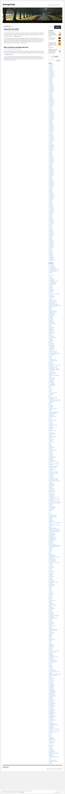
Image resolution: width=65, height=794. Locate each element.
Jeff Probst (15, 39)
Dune (50, 390)
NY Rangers (51, 566)
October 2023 (51, 103)
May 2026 (50, 67)
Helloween (51, 446)
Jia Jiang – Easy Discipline (53, 471)
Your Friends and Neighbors (53, 761)
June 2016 (50, 189)
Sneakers (50, 640)
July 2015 (50, 200)
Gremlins (50, 440)
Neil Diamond (51, 558)
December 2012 (51, 231)
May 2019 (50, 153)
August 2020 (51, 141)
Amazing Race (51, 290)
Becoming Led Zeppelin (53, 311)
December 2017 (51, 170)
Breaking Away (51, 329)
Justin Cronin (51, 490)
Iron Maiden (51, 454)
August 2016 (51, 187)
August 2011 (51, 247)
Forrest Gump (51, 427)
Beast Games (51, 309)
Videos (23, 21)
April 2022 (51, 122)
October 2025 (51, 75)
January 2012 (51, 242)
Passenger (50, 575)
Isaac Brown (51, 455)
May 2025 (50, 81)
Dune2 (50, 391)
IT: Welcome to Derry (52, 456)
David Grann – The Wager (53, 367)
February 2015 (51, 206)
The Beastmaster (51, 685)
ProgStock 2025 (51, 593)
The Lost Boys (51, 710)
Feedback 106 (51, 414)
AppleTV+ (18, 41)
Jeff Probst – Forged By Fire (53, 466)
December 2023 (51, 100)
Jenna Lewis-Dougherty (53, 467)
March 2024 (51, 97)
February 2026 (51, 71)
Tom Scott (50, 730)
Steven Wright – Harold (52, 660)
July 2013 (50, 224)
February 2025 (51, 84)
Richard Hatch (51, 607)
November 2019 (51, 146)
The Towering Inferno (52, 719)
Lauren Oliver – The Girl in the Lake (54, 502)
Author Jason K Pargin (52, 300)
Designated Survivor (52, 384)
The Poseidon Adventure (53, 716)
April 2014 (51, 218)
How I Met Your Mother (53, 450)
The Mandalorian (52, 711)
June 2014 (50, 215)
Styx (50, 663)
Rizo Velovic (51, 611)
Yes (50, 758)
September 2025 (51, 76)
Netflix (23, 41)
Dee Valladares (51, 380)
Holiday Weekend (10, 39)
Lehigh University (52, 506)
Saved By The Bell (52, 625)
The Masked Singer (52, 713)
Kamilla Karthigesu (52, 491)
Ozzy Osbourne (51, 571)
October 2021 (51, 129)
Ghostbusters (51, 437)
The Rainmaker (51, 717)
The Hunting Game (52, 703)
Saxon (50, 626)
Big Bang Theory (52, 315)
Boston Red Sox (51, 327)
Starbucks (50, 653)
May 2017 (50, 179)
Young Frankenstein (52, 760)
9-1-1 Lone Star (51, 275)
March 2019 (51, 156)
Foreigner (50, 425)
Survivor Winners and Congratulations (32, 21)
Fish (50, 417)
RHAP (50, 606)
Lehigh (50, 505)
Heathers (50, 445)
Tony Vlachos (51, 732)
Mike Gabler (51, 540)
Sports (42, 40)
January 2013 (51, 230)
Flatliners (50, 419)
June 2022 (50, 120)
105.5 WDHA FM (52, 267)
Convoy (50, 358)
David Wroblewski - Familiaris (24, 38)
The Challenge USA (52, 691)
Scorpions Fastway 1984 (53, 629)
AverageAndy (9, 4)
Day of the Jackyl (33, 38)
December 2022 (51, 114)
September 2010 (51, 260)
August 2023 (51, 105)
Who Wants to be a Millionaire (54, 753)
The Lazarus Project (52, 709)
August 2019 (51, 150)
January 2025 (51, 86)
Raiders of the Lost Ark (24, 57)
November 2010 (51, 258)
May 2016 (50, 190)
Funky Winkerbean (52, 433)
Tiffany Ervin (51, 727)
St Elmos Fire (51, 645)
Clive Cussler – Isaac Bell (53, 352)
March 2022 (51, 123)
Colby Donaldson (52, 354)
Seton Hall (51, 633)
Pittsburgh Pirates (52, 584)
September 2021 (51, 130)
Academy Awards (52, 284)
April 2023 (51, 110)
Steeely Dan (51, 654)
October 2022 (51, 117)
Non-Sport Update (28, 41)
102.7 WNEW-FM (52, 266)
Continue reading (17, 36)
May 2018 (50, 165)
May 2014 (50, 216)
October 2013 (51, 222)
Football (37, 38)
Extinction (50, 409)
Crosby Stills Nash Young (53, 360)
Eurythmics (51, 405)
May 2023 (50, 108)
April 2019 (51, 154)
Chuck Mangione (52, 349)
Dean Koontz (51, 374)
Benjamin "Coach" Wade (53, 312)
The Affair (50, 683)
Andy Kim (51, 295)
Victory (50, 747)
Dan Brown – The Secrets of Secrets (54, 365)
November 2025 (51, 74)
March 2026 (51, 69)
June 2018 (50, 164)
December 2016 (51, 183)
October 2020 (51, 139)
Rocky (50, 620)
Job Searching (27, 39)
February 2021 (51, 135)
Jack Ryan (23, 58)
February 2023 (51, 112)
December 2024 (51, 87)
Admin (50, 288)
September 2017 (51, 174)
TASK (50, 676)
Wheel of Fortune (52, 752)
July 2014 (50, 214)
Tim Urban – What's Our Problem (54, 729)
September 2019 (51, 149)
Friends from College (52, 430)
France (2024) (51, 428)
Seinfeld (50, 631)
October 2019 (51, 148)
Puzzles (50, 594)
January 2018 (51, 169)
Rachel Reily (51, 598)
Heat (50, 444)
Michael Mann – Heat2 (52, 537)
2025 (12, 41)
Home (5, 21)
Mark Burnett (37, 39)
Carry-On (50, 338)
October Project (51, 567)
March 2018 (51, 167)
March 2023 (51, 111)
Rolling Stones (51, 622)
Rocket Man (51, 618)
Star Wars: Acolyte (52, 652)
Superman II (51, 667)
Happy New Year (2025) (11, 29)
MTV (50, 552)
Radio (50, 599)
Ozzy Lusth (51, 570)
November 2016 (51, 184)
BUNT (50, 334)
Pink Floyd (51, 583)
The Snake (51, 718)
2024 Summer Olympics (53, 268)
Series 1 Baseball (52, 632)
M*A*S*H (51, 514)
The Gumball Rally (52, 702)
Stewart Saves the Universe (53, 661)
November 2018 (51, 160)
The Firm (50, 698)
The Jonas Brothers (52, 706)
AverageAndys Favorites (12, 21)
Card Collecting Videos (52, 337)
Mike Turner (51, 541)
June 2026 (50, 66)
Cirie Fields (51, 350)
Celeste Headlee (52, 47)
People (50, 577)
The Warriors (51, 725)
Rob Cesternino (51, 613)
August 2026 (51, 64)
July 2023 (50, 106)
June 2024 (50, 94)
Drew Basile (51, 389)
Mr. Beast (50, 551)
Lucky (50, 513)
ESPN (50, 402)
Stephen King (51, 655)
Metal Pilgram (51, 536)
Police (50, 590)
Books (12, 38)
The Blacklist (51, 687)
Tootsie (50, 733)
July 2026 (50, 65)
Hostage (50, 448)
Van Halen (51, 746)
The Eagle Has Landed (52, 695)
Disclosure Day (51, 385)
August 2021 (51, 131)
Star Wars (50, 648)
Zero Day (50, 763)
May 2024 (50, 95)
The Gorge (51, 701)
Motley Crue (51, 548)
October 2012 (51, 233)
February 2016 (51, 193)
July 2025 (50, 79)
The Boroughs (51, 688)
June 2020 (50, 142)
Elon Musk (51, 394)
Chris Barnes (51, 344)
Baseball (8, 38)
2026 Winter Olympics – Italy (53, 270)
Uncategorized (51, 745)
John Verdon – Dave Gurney (53, 478)
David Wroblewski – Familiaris (54, 368)
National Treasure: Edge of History (31, 58)
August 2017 (51, 175)
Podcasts (50, 587)
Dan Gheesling (51, 366)
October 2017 (51, 173)
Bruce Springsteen (52, 332)
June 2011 (50, 250)
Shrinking (37, 40)
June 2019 (50, 152)
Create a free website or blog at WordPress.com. (55, 768)
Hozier (50, 452)
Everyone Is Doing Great (53, 408)
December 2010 (51, 257)
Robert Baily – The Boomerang (54, 615)
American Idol (51, 291)
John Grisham (51, 477)
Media (50, 527)
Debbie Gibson (51, 378)
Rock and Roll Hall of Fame (53, 617)
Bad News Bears (51, 303)
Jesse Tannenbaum (20, 39)
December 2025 (51, 73)
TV (19, 42)
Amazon (14, 41)
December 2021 (51, 127)
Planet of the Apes (52, 585)
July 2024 (50, 92)
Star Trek (50, 647)
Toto (50, 736)
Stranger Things (51, 662)
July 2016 (50, 188)
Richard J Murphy (52, 608)
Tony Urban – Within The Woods (54, 731)
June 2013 (50, 226)
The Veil (50, 722)
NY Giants (12, 40)
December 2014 (51, 208)
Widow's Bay (51, 755)
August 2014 (51, 213)
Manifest (50, 517)
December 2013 (51, 221)
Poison (50, 589)
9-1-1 (50, 274)
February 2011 (51, 254)
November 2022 (51, 115)
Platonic (50, 586)
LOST (50, 510)
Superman (50, 665)
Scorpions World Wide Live (53, 630)
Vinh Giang (51, 748)
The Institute (51, 705)
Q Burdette (51, 595)
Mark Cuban (51, 521)
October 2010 (51, 259)
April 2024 (51, 96)
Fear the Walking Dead (52, 413)
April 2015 (51, 204)
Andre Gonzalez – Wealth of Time (54, 293)
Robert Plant (29, 40)
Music (43, 39)
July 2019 (50, 151)
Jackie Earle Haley (52, 460)
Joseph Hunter (51, 485)
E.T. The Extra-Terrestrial (53, 392)
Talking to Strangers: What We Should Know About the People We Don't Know (53, 50)
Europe (50, 404)
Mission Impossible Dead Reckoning (55, 545)
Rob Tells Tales (51, 614)
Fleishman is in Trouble (28, 56)
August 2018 (51, 162)
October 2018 (51, 161)
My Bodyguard (51, 554)
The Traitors (51, 721)
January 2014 (51, 220)
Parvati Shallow (51, 574)
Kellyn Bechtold (51, 494)
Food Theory (51, 422)
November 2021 (51, 128)
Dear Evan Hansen (52, 377)
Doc (50, 388)
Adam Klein (51, 286)
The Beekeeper (51, 686)
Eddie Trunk (51, 393)
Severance (50, 634)
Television (5, 41)
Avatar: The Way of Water (11, 56)
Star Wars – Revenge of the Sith (54, 651)
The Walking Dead (52, 723)
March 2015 (51, 205)
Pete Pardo (51, 578)
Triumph (50, 740)
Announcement (51, 297)
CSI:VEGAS (22, 56)
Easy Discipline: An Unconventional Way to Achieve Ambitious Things (53, 33)
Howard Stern (51, 451)
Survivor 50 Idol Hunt (52, 670)
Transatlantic (51, 738)
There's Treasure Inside (52, 38)
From (50, 431)
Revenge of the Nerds (52, 605)
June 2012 (50, 236)
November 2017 (51, 172)
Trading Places (51, 737)
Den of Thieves (51, 382)
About (42, 21)
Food (50, 421)
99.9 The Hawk (51, 278)
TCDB (14, 42)
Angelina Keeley (51, 296)
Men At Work (51, 532)
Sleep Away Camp (52, 639)
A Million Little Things (52, 283)
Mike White (51, 543)
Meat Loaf (50, 525)
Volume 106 (51, 749)
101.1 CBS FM (51, 264)
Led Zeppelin (51, 504)
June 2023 (50, 107)
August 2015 (51, 199)
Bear (50, 308)
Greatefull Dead (51, 439)
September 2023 (51, 104)
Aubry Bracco (51, 299)
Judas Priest (51, 487)
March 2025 (51, 83)
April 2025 (51, 82)
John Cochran (51, 475)
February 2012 (51, 241)
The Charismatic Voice (52, 692)
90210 (50, 276)
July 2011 (50, 249)
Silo (40, 40)
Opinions (11, 42)
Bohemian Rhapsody (52, 323)
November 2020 (51, 138)
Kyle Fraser (51, 500)
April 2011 (51, 252)
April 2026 (51, 68)
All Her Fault (51, 289)
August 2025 (51, 77)
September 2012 (51, 234)
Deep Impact (51, 381)
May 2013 (50, 227)
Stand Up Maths (51, 646)
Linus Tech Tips (51, 508)
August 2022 (51, 119)
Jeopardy (50, 468)
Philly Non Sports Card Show (53, 582)
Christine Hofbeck (52, 346)
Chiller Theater (51, 343)
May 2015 (50, 203)
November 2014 (51, 210)
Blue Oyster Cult (51, 322)
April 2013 (51, 228)
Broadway (50, 331)
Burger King (51, 335)
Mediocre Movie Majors (53, 528)
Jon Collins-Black (52, 39)
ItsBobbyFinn (51, 458)
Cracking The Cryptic (52, 359)
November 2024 (51, 88)
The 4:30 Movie (51, 680)
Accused (50, 285)
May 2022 (50, 121)
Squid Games (51, 644)
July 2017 (50, 176)
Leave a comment (24, 42)
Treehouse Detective (52, 739)
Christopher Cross (52, 347)
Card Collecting (16, 38)
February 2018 (51, 168)
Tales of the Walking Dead (53, 675)
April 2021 (51, 133)
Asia (50, 298)
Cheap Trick (51, 340)
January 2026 (51, 72)
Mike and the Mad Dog (52, 539)
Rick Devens (51, 609)
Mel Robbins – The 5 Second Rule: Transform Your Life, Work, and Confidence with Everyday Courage (54, 530)
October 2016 (51, 185)
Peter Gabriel (51, 579)
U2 (49, 744)
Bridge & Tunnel (51, 330)
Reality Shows (24, 40)
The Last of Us (51, 708)
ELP (50, 396)
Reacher (50, 601)
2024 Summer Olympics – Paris (54, 269)
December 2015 (51, 195)
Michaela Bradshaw (52, 538)
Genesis (50, 435)
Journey (50, 486)
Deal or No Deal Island (52, 373)
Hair (50, 443)
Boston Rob (51, 328)
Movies (40, 39)
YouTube (50, 762)
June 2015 (50, 202)
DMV (50, 386)
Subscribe (58, 27)
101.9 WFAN (51, 265)
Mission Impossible (52, 544)
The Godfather (51, 700)
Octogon (50, 568)
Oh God (50, 569)
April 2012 (51, 238)
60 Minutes (51, 272)
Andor (50, 292)
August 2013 (51, 223)
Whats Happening (52, 750)
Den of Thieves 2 (52, 383)
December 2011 (51, 243)
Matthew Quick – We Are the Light (54, 524)
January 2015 (51, 207)
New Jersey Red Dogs (52, 560)
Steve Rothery (51, 659)
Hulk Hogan (51, 453)
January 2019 (51, 158)
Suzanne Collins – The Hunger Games (55, 674)
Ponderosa (51, 591)
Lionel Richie (51, 509)
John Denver (32, 39)
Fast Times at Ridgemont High (54, 412)
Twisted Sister (51, 742)
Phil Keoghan (51, 580)
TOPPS (50, 734)
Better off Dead (51, 313)
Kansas (50, 492)
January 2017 (51, 182)
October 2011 (51, 245)
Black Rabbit (51, 321)
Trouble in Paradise (52, 741)
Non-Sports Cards (7, 40)
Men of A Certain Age (52, 533)
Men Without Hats (52, 535)
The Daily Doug (51, 694)
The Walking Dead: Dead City (53, 724)
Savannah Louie (51, 623)
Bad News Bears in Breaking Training (55, 305)
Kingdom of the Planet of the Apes (54, 499)
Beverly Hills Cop (52, 314)
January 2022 (51, 126)
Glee (50, 438)
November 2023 (51, 102)
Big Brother (51, 316)
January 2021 (51, 136)
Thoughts (17, 42)
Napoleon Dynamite (52, 555)
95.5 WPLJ (51, 277)
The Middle (51, 714)
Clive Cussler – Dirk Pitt (53, 351)
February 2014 (51, 219)
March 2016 (51, 192)
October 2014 (51, 211)
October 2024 (51, 89)
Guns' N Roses (51, 442)
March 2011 (51, 253)
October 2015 (51, 197)
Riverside (50, 610)
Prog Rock (19, 40)
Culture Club (51, 362)
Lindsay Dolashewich (52, 507)
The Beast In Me (51, 684)
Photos (19, 21)
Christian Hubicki (52, 345)
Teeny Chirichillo (52, 678)
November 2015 (51, 196)
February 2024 (51, 98)
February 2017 (51, 181)
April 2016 (51, 191)
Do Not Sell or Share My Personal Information (55, 769)
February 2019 (51, 157)
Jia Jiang (51, 35)
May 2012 (50, 237)
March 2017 (51, 180)
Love (50, 512)
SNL (50, 641)
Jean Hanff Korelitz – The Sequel (54, 463)
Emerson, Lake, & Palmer (53, 397)
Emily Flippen (51, 398)
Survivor (32, 57)
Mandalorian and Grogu (53, 516)
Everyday (50, 407)
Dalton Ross (51, 363)
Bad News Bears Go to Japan (53, 304)
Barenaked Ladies (52, 306)
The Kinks (51, 707)
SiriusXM (50, 638)
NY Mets (15, 40)
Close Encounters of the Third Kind (54, 353)
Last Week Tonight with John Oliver (54, 501)
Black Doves (51, 319)
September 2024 (51, 90)
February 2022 (51, 125)
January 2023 (51, 113)
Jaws (50, 462)
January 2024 (51, 99)
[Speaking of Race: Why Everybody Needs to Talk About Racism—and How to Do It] (59, 45)
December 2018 (51, 159)
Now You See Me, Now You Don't (54, 562)
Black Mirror (51, 320)
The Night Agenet (52, 715)
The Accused (51, 682)
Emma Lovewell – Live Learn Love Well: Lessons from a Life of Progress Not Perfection (55, 400)
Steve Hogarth (51, 657)
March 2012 (51, 239)
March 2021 (51, 134)
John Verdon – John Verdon (53, 479)
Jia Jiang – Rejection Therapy (53, 473)
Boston (50, 326)
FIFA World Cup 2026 (52, 416)
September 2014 (51, 212)
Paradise (50, 572)
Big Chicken (51, 317)
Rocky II (50, 621)
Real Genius (51, 602)
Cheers (50, 342)
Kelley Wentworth (52, 493)
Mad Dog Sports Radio (52, 515)
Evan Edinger (51, 406)
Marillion (50, 518)
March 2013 (51, 229)
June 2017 (50, 177)
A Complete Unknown (52, 282)
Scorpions (33, 40)
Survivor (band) (51, 669)
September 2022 (51, 118)
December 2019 (51, 145)
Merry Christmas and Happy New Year (16, 47)
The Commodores (52, 693)
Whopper (50, 754)
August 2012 (51, 235)
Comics (50, 355)
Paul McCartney (51, 576)
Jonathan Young (51, 483)
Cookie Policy (22, 792)
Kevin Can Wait (51, 495)
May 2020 (50, 143)
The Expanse (51, 696)
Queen (50, 597)
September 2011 (51, 246)
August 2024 (51, 91)
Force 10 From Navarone (53, 424)
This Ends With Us (52, 726)
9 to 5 (50, 273)
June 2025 (50, 80)
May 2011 (50, 251)
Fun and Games (51, 432)
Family (50, 411)
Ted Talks (50, 677)
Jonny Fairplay (51, 484)
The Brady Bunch (52, 690)
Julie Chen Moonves (52, 489)
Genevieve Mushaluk (52, 436)
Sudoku (50, 664)
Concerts (50, 357)
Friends (50, 429)
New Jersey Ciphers (52, 559)
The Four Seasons (52, 699)
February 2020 (51, 144)
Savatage (50, 624)
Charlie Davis (51, 339)
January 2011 (51, 255)
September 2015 (51, 198)
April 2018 (51, 166)
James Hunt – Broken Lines (53, 461)
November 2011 (51, 244)
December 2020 (51, 137)
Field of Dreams (51, 415)
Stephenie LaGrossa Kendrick (53, 656)
